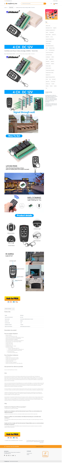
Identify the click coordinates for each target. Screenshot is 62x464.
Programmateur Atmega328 (50, 70)
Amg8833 (54, 27)
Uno (46, 88)
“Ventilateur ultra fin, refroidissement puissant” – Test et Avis (13, 440)
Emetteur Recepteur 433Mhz (10, 53)
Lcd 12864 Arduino (51, 50)
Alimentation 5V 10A (49, 27)
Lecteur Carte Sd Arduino (49, 52)
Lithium (47, 59)
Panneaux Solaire (48, 68)
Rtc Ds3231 (54, 79)
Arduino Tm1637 (48, 34)
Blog (5, 53)
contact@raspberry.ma (8, 0)
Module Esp (47, 61)
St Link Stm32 (53, 81)
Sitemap (28, 454)
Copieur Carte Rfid (48, 41)
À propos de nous (29, 453)
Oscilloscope (48, 63)
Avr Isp (52, 36)
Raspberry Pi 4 (48, 74)
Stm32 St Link (48, 83)
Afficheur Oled (48, 25)
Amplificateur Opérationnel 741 (50, 30)
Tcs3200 (53, 83)
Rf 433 (47, 79)
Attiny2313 (47, 36)
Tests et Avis (11, 7)
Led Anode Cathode (49, 54)
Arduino (47, 32)
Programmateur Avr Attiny (49, 72)
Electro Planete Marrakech (50, 45)
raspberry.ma (7, 461)
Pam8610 (52, 63)
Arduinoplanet (52, 32)
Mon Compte (56, 0)
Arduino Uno (54, 34)
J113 (46, 50)
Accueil (5, 7)
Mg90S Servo (51, 59)
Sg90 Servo (47, 81)
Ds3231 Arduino (48, 43)
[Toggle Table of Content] (13, 309)
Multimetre (52, 61)
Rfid (50, 79)
